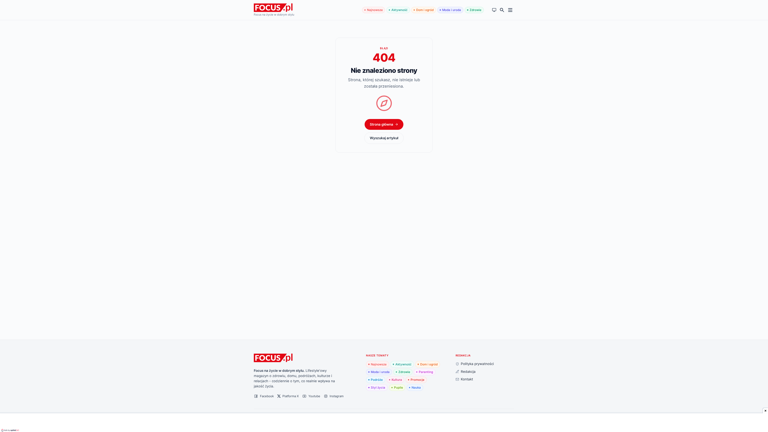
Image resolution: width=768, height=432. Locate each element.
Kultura (397, 380)
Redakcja (468, 371)
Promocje (417, 380)
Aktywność (399, 10)
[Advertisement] (384, 423)
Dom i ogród (425, 10)
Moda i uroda (451, 10)
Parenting (426, 372)
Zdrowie (475, 10)
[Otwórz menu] (510, 10)
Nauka (416, 387)
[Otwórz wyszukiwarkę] (502, 10)
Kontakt (467, 379)
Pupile (398, 387)
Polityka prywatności (477, 364)
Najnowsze (375, 10)
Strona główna (381, 124)
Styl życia (378, 387)
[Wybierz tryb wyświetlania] (494, 10)
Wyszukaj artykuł (384, 138)
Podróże (377, 380)
